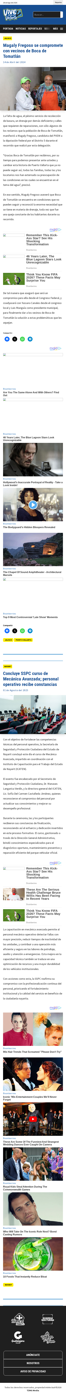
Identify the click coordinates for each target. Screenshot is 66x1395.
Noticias (21, 28)
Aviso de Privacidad (33, 1371)
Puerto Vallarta (23, 640)
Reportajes (35, 28)
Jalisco (7, 38)
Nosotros (33, 1363)
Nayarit (8, 666)
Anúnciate (33, 1354)
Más (55, 28)
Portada (8, 28)
